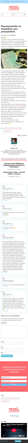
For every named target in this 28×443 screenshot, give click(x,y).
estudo (5, 128)
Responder (5, 200)
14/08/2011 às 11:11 (8, 296)
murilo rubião (18, 128)
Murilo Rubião (18, 106)
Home (5, 1)
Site (2, 352)
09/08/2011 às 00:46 (8, 239)
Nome (2, 342)
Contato (22, 1)
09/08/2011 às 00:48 (8, 282)
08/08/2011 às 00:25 (8, 225)
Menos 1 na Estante (14, 8)
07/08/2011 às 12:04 (8, 209)
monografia (11, 128)
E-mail (2, 348)
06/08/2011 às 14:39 (8, 190)
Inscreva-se (17, 441)
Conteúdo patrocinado (15, 1)
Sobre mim (8, 1)
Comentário (2, 323)
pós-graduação (7, 131)
